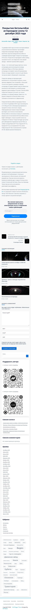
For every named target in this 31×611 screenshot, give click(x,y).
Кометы (5, 527)
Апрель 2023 (6, 498)
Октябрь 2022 (6, 510)
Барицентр (17, 542)
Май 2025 (5, 456)
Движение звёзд (11, 557)
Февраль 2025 (6, 458)
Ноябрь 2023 (6, 484)
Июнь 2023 (5, 494)
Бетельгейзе (5, 41)
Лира (15, 563)
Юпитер (6, 592)
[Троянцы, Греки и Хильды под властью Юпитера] (15, 273)
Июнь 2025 (5, 454)
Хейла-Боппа (24, 589)
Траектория (10, 586)
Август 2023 (6, 490)
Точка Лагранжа (8, 583)
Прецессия (5, 574)
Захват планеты (6, 560)
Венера (10, 548)
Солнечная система (8, 533)
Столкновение (15, 581)
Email (4, 333)
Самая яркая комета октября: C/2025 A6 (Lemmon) (15, 423)
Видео (13, 19)
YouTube (13, 169)
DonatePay (15, 391)
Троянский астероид (9, 589)
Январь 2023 (6, 504)
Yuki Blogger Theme (17, 607)
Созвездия (5, 531)
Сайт (4, 337)
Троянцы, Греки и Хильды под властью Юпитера (15, 425)
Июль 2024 (5, 468)
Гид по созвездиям (15, 554)
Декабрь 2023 (6, 482)
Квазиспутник (7, 563)
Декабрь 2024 (6, 462)
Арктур (10, 542)
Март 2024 (5, 476)
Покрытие (24, 41)
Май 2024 (5, 472)
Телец (22, 581)
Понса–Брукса (12, 572)
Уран (18, 589)
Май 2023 (5, 496)
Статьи (17, 19)
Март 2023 (5, 500)
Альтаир (22, 539)
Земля (15, 560)
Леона (13, 41)
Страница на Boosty (19, 604)
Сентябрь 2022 (6, 512)
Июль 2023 (5, 492)
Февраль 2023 (6, 502)
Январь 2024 (6, 480)
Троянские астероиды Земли (10, 429)
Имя (4, 328)
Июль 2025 (5, 452)
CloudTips (15, 365)
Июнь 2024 (5, 470)
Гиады (5, 554)
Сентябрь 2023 (6, 488)
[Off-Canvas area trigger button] (2, 19)
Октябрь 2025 (6, 450)
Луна (21, 563)
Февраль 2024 (6, 478)
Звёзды (5, 525)
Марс (4, 566)
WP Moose (5, 608)
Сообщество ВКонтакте (8, 604)
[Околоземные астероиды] (15, 290)
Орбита (16, 41)
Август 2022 (6, 514)
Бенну (24, 542)
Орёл (16, 569)
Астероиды (15, 39)
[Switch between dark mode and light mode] (26, 19)
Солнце (19, 578)
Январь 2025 (6, 460)
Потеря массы (20, 572)
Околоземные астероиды (9, 296)
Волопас (5, 551)
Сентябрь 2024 (6, 466)
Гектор (22, 551)
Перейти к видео (15, 163)
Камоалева (24, 560)
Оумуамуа (22, 569)
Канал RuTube (20, 601)
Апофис (4, 542)
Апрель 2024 (6, 474)
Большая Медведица (9, 545)
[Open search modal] (28, 19)
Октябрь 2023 (6, 486)
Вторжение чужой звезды (14, 551)
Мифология (11, 566)
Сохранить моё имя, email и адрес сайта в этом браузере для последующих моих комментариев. (14, 343)
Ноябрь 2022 (6, 508)
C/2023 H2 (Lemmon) (7, 539)
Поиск (4, 354)
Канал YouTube (6, 601)
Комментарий (6, 312)
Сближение (8, 577)
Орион (20, 41)
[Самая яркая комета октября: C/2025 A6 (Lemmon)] (15, 256)
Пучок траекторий (13, 574)
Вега (4, 548)
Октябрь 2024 (6, 464)
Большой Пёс (20, 545)
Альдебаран (15, 539)
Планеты (5, 529)
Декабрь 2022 (6, 506)
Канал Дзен (13, 601)
